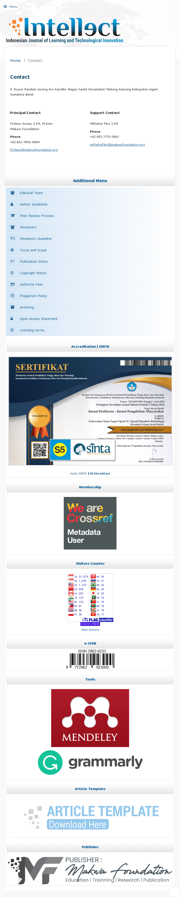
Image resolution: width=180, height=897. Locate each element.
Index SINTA (78, 474)
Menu (13, 7)
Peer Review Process (37, 216)
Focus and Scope (33, 250)
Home (15, 61)
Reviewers (28, 227)
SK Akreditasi (100, 474)
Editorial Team (31, 193)
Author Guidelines (34, 205)
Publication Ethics (34, 262)
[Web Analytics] (90, 625)
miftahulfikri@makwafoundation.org (117, 145)
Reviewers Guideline (36, 239)
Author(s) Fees (31, 285)
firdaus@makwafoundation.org (34, 150)
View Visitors (90, 630)
